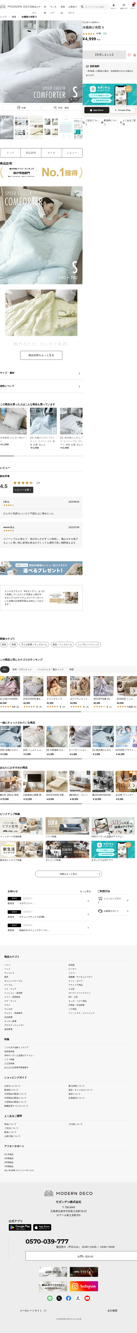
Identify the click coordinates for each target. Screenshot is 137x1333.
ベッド (7, 969)
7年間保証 (9, 1166)
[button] (133, 690)
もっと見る (85, 891)
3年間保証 (9, 1162)
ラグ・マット (10, 1001)
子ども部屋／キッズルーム (34, 644)
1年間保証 (9, 1158)
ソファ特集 (9, 1059)
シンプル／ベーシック (88, 644)
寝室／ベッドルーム (62, 644)
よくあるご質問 (129, 122)
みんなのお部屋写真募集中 (16, 1067)
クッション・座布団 (13, 993)
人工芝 (71, 989)
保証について (74, 1094)
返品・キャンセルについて (80, 1090)
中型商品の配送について (15, 1098)
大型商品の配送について (15, 1094)
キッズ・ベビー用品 (77, 1001)
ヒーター (72, 969)
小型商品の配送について (15, 1102)
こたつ (71, 973)
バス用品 (72, 1009)
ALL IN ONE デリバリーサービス (19, 1170)
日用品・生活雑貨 (76, 1005)
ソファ (7, 965)
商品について (10, 1124)
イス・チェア (10, 989)
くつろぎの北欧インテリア (16, 1047)
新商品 (63, 9)
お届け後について (12, 1136)
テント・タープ (75, 981)
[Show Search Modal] (82, 7)
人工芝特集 (9, 1063)
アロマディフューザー (14, 1025)
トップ (3, 17)
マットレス (9, 973)
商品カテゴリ (36, 9)
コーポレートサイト (31, 1310)
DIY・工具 (73, 997)
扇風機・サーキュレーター (80, 977)
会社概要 (112, 1310)
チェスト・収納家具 (13, 1013)
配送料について (110, 122)
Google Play (124, 110)
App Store (98, 110)
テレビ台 (8, 1009)
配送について (10, 1132)
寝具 (14, 17)
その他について (75, 1124)
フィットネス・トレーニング (81, 1013)
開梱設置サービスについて (16, 1106)
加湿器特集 (9, 1051)
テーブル (8, 985)
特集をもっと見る (68, 874)
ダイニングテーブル (13, 981)
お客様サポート (72, 9)
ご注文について (91, 122)
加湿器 (71, 965)
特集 (45, 9)
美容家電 (8, 1029)
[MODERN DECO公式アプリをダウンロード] (110, 94)
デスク (7, 1005)
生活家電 (8, 1017)
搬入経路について (76, 1086)
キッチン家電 (10, 1021)
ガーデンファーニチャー (79, 993)
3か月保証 (9, 1154)
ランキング (53, 9)
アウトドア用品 (75, 985)
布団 (14, 644)
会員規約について (76, 1098)
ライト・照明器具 (12, 997)
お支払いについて (12, 1086)
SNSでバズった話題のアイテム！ (19, 1055)
